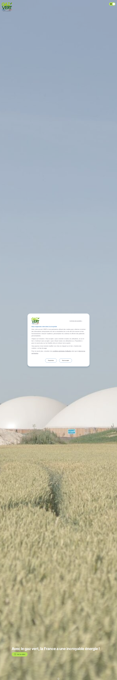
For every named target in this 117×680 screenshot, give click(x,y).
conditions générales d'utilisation (62, 351)
